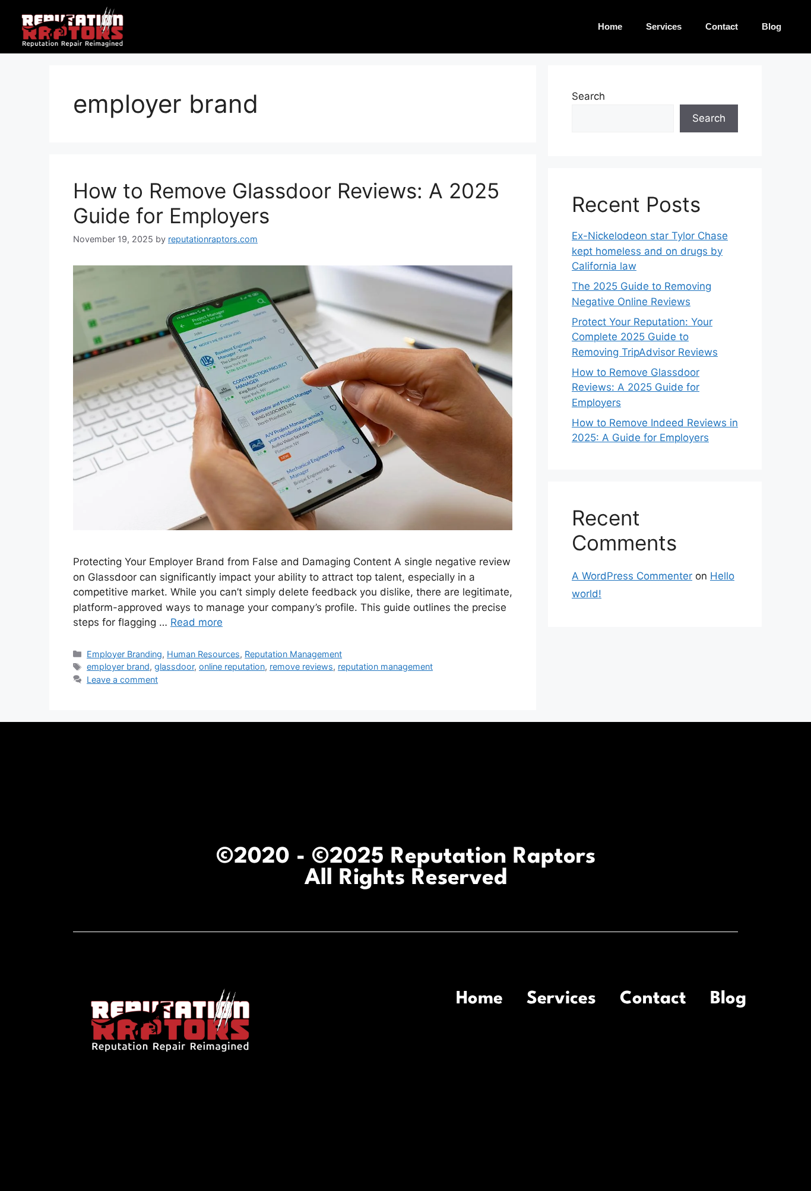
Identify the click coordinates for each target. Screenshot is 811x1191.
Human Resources (203, 654)
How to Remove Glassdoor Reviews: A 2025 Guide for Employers (635, 387)
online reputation (232, 666)
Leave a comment (122, 679)
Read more (196, 622)
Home (610, 26)
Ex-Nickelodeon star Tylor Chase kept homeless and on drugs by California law (650, 251)
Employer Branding (124, 654)
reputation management (385, 666)
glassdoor (174, 666)
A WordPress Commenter (632, 576)
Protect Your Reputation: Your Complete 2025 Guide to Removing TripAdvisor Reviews (645, 337)
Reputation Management (293, 654)
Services (664, 26)
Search (588, 96)
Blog (771, 26)
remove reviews (301, 666)
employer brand (118, 666)
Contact (721, 26)
